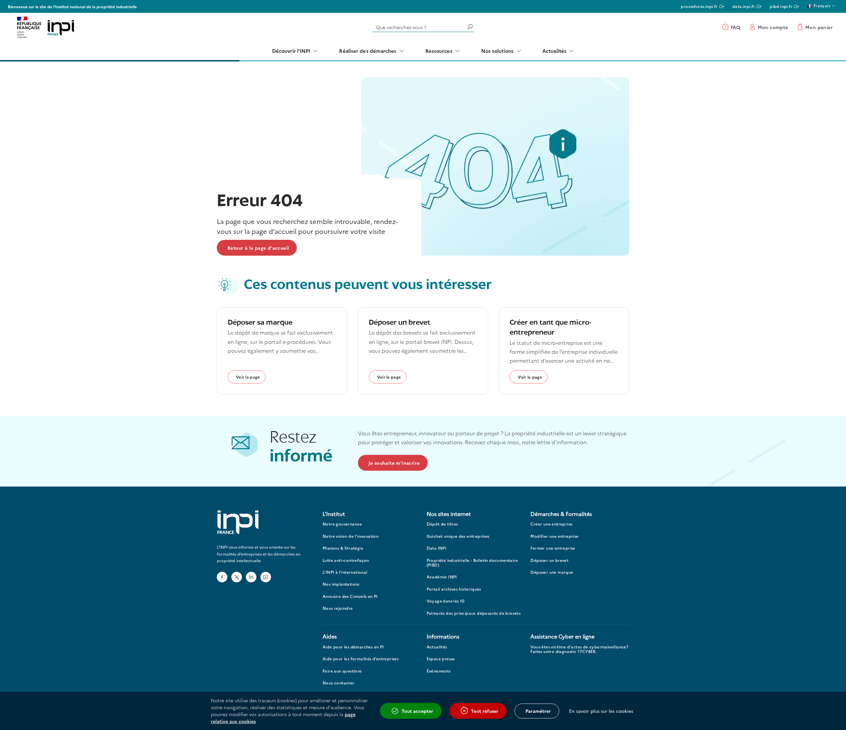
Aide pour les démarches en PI (353, 646)
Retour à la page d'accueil (258, 247)
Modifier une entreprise (554, 536)
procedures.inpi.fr (699, 6)
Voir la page (248, 377)
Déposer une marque (551, 572)
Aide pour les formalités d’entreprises (361, 658)
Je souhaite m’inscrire (394, 462)
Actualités (554, 50)
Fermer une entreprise (552, 548)
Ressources (438, 50)
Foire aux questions (342, 671)
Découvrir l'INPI (291, 50)
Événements (439, 671)
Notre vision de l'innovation (350, 536)
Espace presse (441, 658)
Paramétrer (538, 711)
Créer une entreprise (551, 524)
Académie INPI (442, 576)
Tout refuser (484, 711)
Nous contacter (339, 682)
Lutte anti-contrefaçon (346, 560)
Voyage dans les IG (446, 601)
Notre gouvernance (342, 524)
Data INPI (437, 548)
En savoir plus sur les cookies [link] (601, 711)
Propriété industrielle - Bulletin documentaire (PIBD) (472, 562)
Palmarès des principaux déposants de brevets (474, 613)
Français (821, 5)
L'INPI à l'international (345, 572)
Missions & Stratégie (343, 548)
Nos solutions (497, 50)
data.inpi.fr (743, 6)
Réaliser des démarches (367, 50)
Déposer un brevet (549, 560)
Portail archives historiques (454, 589)
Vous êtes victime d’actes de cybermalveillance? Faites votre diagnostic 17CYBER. (579, 649)
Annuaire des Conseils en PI (350, 596)
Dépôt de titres (442, 524)
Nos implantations (341, 584)
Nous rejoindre (338, 608)
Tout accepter (417, 711)
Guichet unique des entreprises (458, 536)
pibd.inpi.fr (781, 6)
